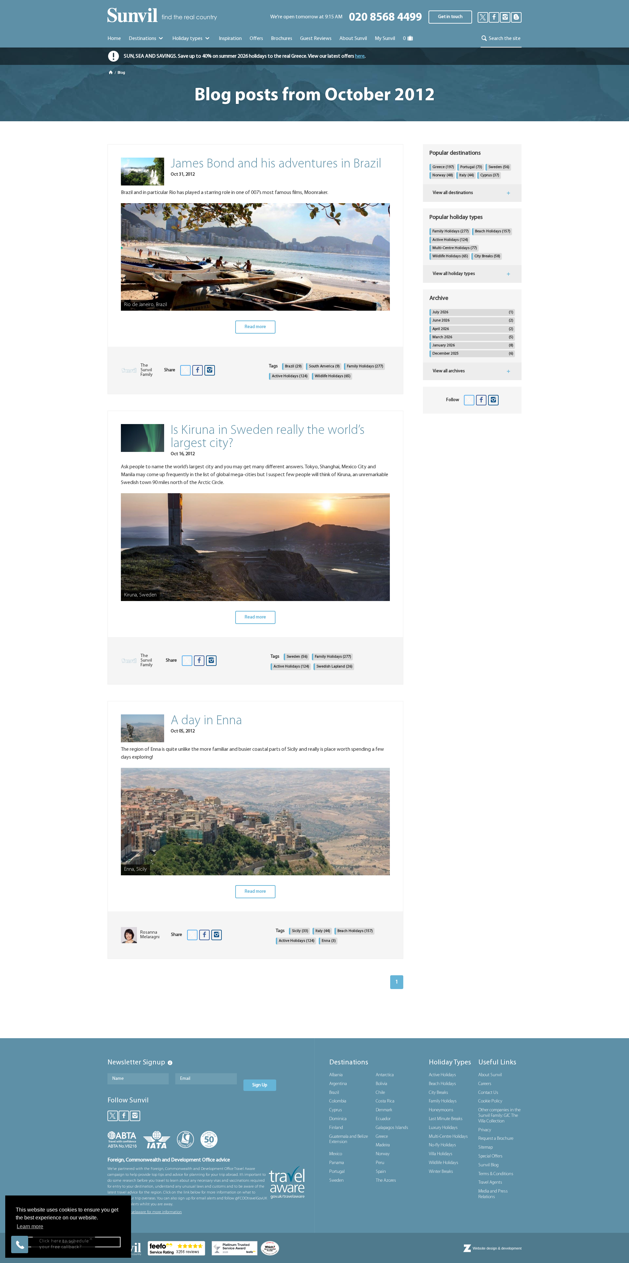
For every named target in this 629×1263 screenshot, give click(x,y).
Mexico (335, 1154)
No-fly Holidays (442, 1145)
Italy (322, 931)
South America (324, 366)
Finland (336, 1127)
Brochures (281, 38)
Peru (380, 1162)
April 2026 (472, 329)
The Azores (386, 1180)
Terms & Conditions (495, 1174)
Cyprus (489, 175)
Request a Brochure (495, 1138)
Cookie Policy (490, 1101)
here (360, 56)
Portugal (471, 167)
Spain (381, 1171)
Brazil (293, 366)
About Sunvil (490, 1075)
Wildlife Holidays (333, 376)
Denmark (384, 1110)
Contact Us (488, 1092)
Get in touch (450, 16)
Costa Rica (385, 1101)
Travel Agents (490, 1182)
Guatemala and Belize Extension (348, 1139)
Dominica (338, 1119)
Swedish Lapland (334, 667)
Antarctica (385, 1075)
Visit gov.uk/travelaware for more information (144, 1212)
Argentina (338, 1083)
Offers (256, 38)
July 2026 (472, 312)
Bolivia (381, 1083)
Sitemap (485, 1147)
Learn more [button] (30, 1226)
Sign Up (259, 1085)
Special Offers (490, 1156)
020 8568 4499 (385, 18)
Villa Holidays (440, 1154)
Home (114, 38)
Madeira (383, 1145)
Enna (329, 941)
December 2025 (472, 354)
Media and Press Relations (493, 1194)
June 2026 (472, 320)
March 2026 (472, 337)
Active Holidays (290, 376)
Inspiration (230, 38)
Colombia (337, 1101)
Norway (442, 175)
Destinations (143, 38)
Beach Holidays (355, 931)
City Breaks (487, 256)
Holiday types (187, 38)
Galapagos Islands (392, 1127)
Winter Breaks (441, 1171)
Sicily (300, 931)
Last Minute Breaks (446, 1119)
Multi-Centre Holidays (454, 248)
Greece (443, 167)
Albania (336, 1075)
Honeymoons (441, 1110)
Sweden (297, 657)
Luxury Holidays (443, 1127)
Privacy (484, 1130)
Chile (380, 1092)
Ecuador (383, 1119)
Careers (484, 1083)
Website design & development (497, 1248)
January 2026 (472, 345)
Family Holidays (365, 366)
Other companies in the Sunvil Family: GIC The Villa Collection (499, 1116)
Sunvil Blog (488, 1165)
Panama (336, 1162)
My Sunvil (385, 38)
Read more (255, 326)
